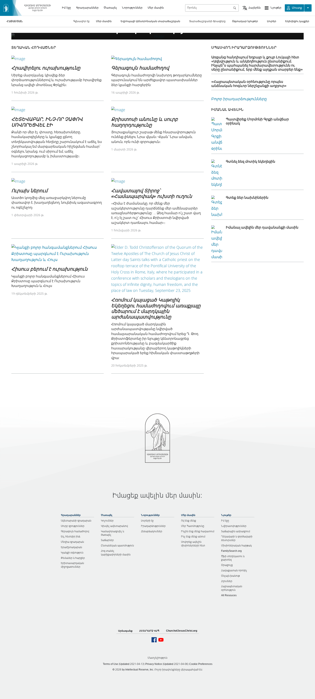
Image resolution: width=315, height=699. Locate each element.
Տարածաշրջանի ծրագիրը (207, 21)
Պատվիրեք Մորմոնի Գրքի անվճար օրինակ (257, 121)
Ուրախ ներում (29, 190)
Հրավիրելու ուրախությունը (45, 67)
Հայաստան (15, 21)
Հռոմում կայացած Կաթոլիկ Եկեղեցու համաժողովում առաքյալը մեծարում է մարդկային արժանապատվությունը (156, 308)
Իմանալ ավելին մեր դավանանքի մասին (262, 227)
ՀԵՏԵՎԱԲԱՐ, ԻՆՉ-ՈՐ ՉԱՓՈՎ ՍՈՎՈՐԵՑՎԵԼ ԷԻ (47, 122)
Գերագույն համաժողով (140, 67)
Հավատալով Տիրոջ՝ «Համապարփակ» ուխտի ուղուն (151, 193)
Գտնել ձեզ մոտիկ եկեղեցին (250, 161)
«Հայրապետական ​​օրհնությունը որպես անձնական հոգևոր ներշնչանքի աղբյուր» (248, 83)
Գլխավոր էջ (81, 21)
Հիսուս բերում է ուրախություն (49, 268)
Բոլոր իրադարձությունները (239, 98)
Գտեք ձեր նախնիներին (247, 197)
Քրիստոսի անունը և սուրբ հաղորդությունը (144, 122)
